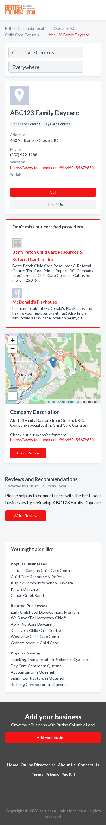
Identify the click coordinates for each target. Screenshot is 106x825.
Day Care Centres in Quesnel (36, 665)
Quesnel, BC (64, 28)
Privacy (52, 774)
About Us (66, 764)
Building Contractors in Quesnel (39, 684)
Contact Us (88, 764)
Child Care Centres (22, 34)
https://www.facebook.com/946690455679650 (52, 439)
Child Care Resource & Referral (38, 576)
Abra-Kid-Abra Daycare (31, 624)
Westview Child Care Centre (36, 636)
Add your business (53, 737)
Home (12, 764)
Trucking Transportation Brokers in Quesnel (50, 659)
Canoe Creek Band (27, 595)
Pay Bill (68, 774)
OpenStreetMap (71, 401)
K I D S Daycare (24, 589)
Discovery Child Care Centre (36, 630)
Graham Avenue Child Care (34, 642)
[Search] (92, 60)
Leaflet (51, 401)
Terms (37, 774)
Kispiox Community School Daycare (42, 582)
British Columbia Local (24, 28)
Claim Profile (28, 453)
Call (53, 192)
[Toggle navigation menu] (98, 10)
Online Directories (38, 764)
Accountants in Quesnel (32, 672)
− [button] (13, 348)
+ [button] (13, 340)
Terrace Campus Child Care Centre (42, 570)
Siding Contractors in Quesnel (37, 678)
